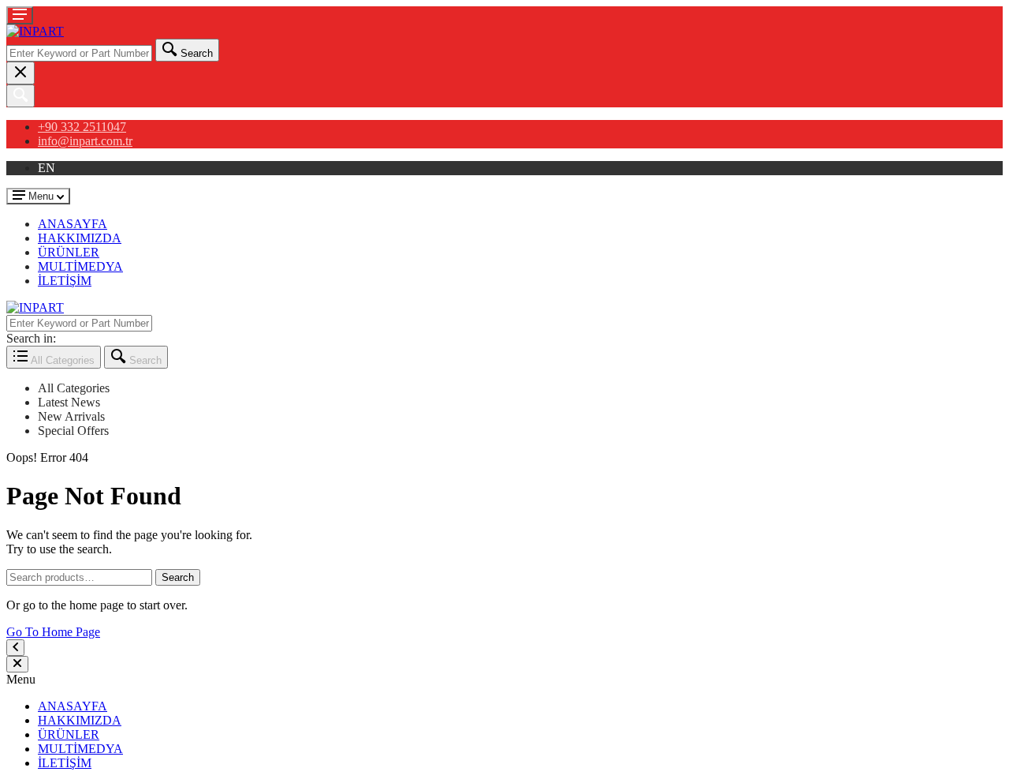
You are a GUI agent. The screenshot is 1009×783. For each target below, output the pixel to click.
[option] (520, 388)
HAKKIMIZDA (79, 238)
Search (178, 577)
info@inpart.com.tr (85, 141)
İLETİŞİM (64, 280)
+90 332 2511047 (82, 126)
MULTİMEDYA (80, 266)
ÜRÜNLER (68, 252)
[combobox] (79, 53)
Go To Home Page (53, 632)
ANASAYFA (72, 223)
